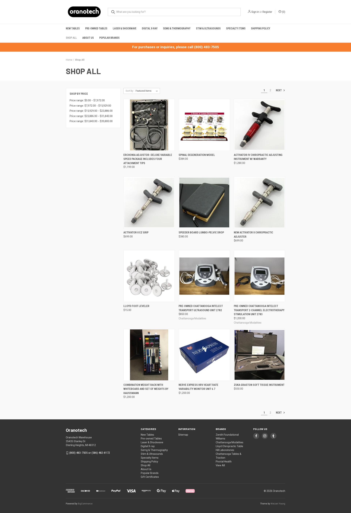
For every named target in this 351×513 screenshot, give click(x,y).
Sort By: (130, 90)
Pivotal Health (224, 461)
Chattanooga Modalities (229, 442)
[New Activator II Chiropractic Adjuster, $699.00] (259, 202)
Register (267, 11)
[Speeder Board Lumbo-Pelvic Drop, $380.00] (204, 202)
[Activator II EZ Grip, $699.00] (149, 202)
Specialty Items (236, 28)
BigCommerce (85, 503)
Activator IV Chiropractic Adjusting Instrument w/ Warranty (258, 157)
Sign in (255, 11)
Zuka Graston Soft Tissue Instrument (259, 385)
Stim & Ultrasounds (208, 28)
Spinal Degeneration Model (197, 155)
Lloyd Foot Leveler (136, 306)
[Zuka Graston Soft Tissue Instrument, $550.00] (259, 355)
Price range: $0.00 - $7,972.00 (87, 100)
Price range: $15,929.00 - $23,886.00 (91, 110)
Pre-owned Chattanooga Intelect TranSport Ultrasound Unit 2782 (201, 308)
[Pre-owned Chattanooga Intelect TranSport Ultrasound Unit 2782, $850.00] (204, 276)
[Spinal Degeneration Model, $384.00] (204, 125)
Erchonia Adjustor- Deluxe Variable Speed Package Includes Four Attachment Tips (147, 159)
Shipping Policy (260, 28)
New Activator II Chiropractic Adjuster (253, 234)
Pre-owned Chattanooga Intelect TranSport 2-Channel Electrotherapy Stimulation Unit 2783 (259, 310)
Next (279, 90)
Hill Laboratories (225, 450)
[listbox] (147, 91)
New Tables (73, 28)
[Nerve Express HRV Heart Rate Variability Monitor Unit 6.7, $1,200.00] (204, 355)
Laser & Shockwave (124, 28)
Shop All (71, 37)
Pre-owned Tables (96, 28)
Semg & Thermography (176, 28)
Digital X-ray (150, 28)
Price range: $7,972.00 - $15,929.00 (90, 105)
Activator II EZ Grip (135, 232)
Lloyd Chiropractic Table (229, 446)
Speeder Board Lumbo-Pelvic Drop (201, 232)
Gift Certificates (150, 476)
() (283, 11)
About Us (88, 37)
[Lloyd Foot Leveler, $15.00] (149, 276)
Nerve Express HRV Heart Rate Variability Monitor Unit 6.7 (198, 387)
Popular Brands (109, 37)
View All (220, 465)
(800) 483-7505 (206, 47)
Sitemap (183, 434)
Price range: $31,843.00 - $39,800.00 (91, 121)
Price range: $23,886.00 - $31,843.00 (91, 116)
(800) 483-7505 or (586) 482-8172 (89, 452)
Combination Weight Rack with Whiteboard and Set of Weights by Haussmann (145, 389)
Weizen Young (278, 503)
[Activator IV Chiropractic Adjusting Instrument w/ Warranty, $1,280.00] (259, 125)
